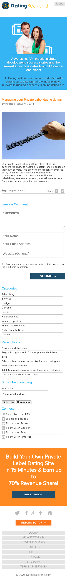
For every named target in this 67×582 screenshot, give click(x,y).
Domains (6, 307)
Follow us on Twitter (17, 423)
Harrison (10, 103)
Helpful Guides (16, 190)
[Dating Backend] (25, 8)
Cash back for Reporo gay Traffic (20, 374)
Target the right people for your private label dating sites (30, 354)
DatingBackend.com (38, 575)
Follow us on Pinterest (18, 436)
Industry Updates (11, 321)
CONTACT (32, 557)
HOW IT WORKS (33, 537)
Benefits (6, 298)
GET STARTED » (33, 494)
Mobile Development (13, 325)
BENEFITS (33, 547)
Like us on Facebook (17, 419)
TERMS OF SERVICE (33, 566)
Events (5, 312)
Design (6, 303)
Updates (6, 334)
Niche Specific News (13, 330)
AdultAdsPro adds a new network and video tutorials (31, 370)
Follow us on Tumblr (17, 432)
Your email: (8, 388)
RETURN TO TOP (32, 522)
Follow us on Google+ (18, 428)
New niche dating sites (14, 348)
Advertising (8, 294)
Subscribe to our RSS (18, 414)
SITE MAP (33, 562)
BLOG (32, 552)
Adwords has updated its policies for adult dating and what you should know (31, 363)
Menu (59, 3)
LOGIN (33, 532)
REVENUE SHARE (33, 542)
